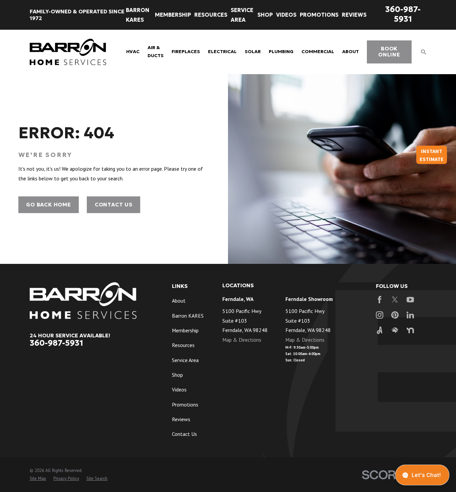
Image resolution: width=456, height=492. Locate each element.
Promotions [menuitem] (319, 14)
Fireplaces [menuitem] (186, 51)
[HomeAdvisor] (395, 330)
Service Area (185, 360)
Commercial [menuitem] (317, 51)
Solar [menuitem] (253, 51)
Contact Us (114, 204)
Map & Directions (241, 339)
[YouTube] (410, 299)
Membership (185, 330)
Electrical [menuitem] (222, 51)
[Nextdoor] (410, 330)
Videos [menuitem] (286, 14)
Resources (183, 345)
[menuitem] (38, 479)
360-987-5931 (403, 14)
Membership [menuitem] (173, 14)
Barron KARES (188, 315)
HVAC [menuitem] (133, 51)
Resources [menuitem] (210, 14)
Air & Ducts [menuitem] (156, 52)
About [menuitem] (350, 51)
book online (389, 51)
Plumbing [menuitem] (281, 51)
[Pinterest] (395, 315)
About (179, 300)
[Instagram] (379, 315)
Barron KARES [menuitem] (137, 15)
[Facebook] (379, 299)
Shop (177, 374)
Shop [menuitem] (265, 14)
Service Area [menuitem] (242, 15)
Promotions (185, 404)
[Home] (68, 52)
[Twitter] (395, 299)
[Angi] (379, 330)
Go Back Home (48, 204)
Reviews (181, 419)
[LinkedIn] (410, 315)
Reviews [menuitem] (354, 14)
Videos (179, 389)
